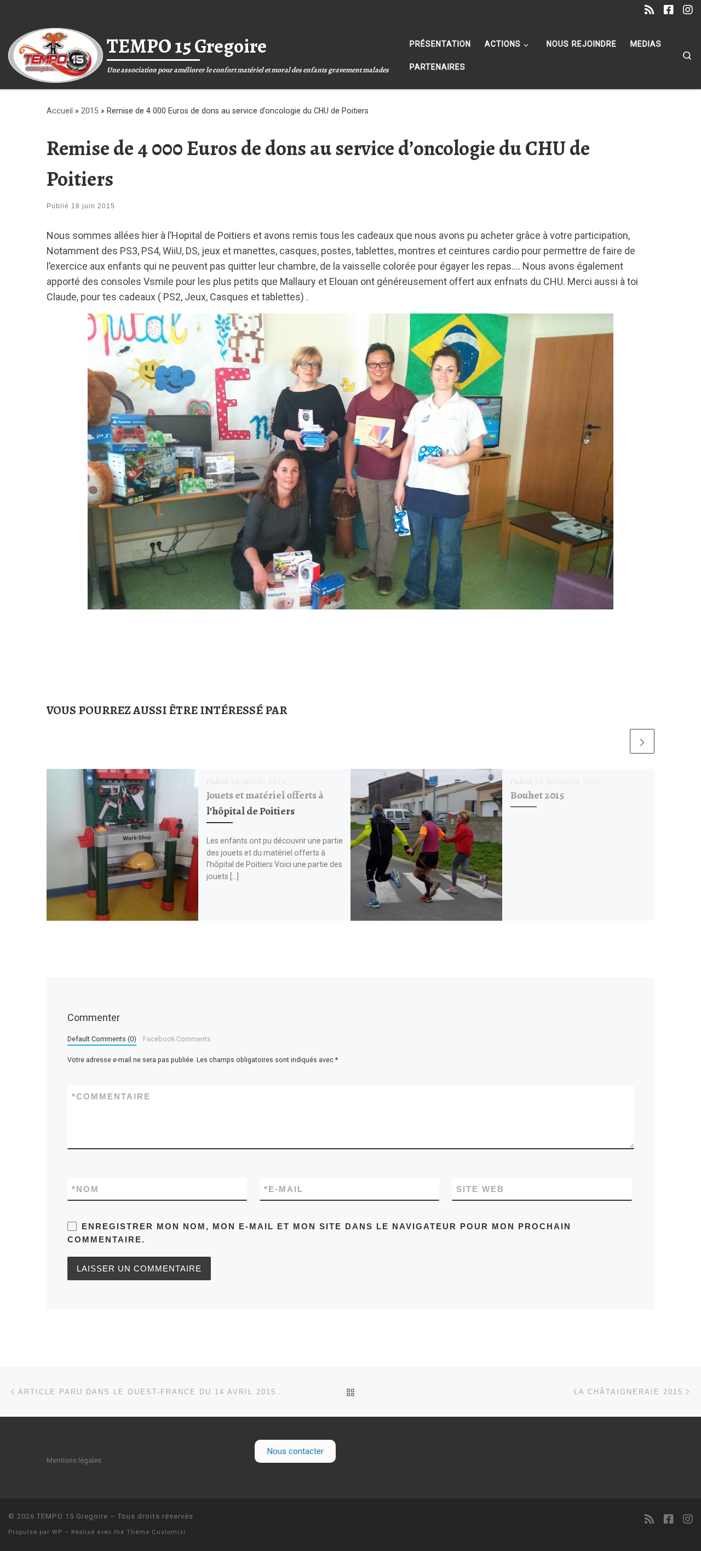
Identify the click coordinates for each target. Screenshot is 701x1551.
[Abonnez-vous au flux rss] (649, 10)
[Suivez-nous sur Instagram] (688, 10)
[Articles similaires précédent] (615, 741)
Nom (85, 1189)
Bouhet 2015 (537, 795)
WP (57, 1532)
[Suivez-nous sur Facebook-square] (669, 10)
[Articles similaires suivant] (642, 741)
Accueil (60, 110)
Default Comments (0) (101, 1039)
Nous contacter (295, 1451)
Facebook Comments (177, 1039)
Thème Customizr (156, 1532)
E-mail (283, 1189)
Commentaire (111, 1096)
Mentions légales (74, 1460)
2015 (90, 110)
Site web (480, 1189)
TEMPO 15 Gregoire (72, 1516)
